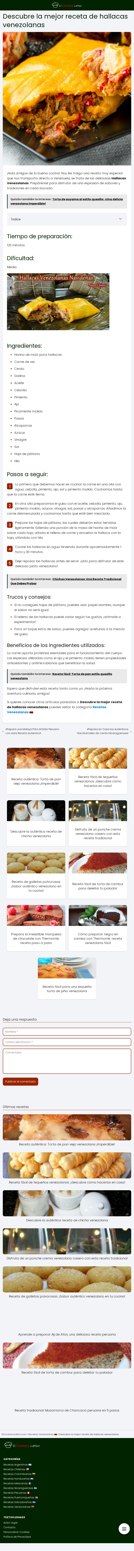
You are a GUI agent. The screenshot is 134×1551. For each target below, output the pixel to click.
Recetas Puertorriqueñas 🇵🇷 (20, 1497)
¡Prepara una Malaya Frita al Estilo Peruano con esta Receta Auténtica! (32, 731)
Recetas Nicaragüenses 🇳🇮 (20, 1488)
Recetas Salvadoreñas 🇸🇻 (19, 1502)
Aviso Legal (10, 1522)
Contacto (9, 1527)
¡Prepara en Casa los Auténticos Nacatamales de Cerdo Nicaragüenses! (102, 731)
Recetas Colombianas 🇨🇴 (19, 1474)
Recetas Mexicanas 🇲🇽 (17, 1483)
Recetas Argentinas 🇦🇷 (17, 1464)
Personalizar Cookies (16, 1532)
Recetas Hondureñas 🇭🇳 (18, 1478)
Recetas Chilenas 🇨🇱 (16, 1469)
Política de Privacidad (17, 1536)
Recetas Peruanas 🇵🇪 (16, 1493)
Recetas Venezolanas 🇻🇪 (18, 1507)
